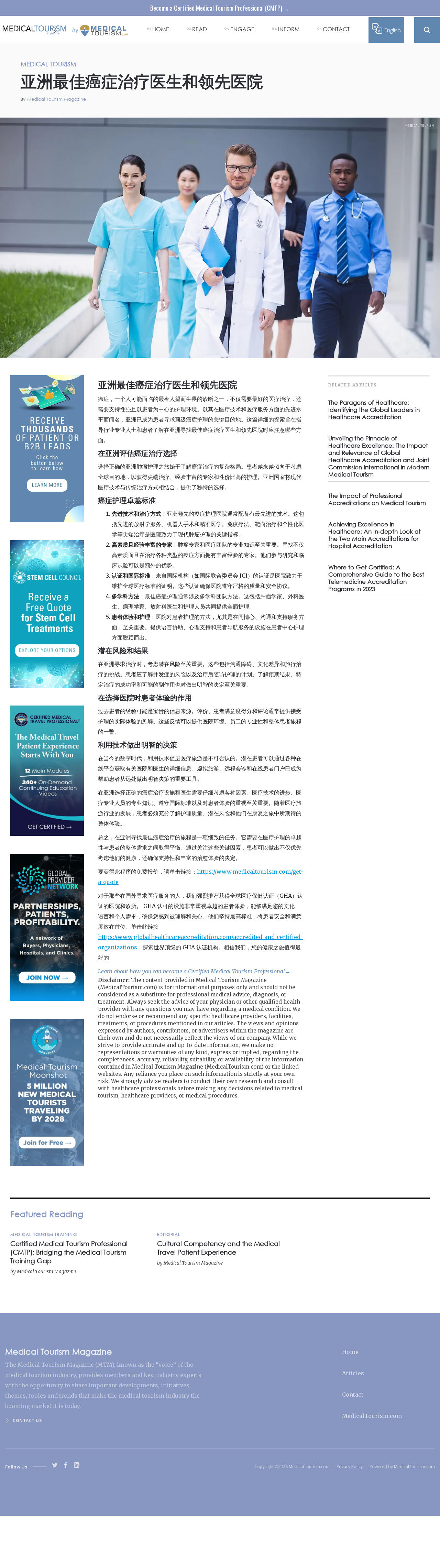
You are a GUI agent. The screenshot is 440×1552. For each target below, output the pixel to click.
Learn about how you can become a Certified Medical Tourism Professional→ (194, 971)
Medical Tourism (419, 125)
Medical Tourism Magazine (56, 99)
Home (350, 1351)
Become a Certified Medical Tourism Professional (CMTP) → (220, 7)
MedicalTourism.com (372, 1415)
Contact (352, 1394)
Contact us (27, 1420)
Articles (353, 1373)
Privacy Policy (350, 1466)
